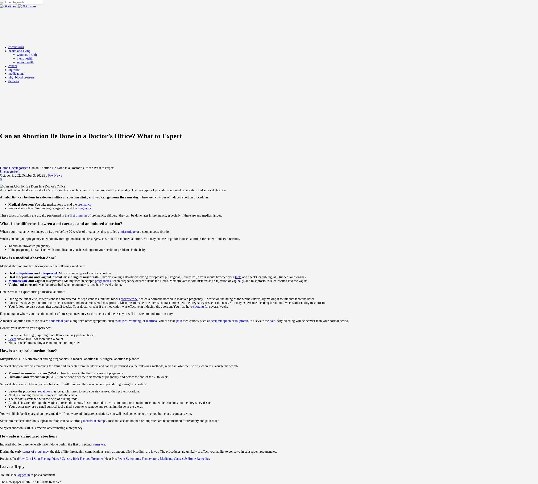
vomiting (135, 321)
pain (179, 321)
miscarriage (128, 231)
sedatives (44, 391)
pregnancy (84, 204)
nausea (122, 321)
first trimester (78, 215)
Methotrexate (18, 281)
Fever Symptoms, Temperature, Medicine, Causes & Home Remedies (163, 458)
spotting (198, 306)
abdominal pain (59, 321)
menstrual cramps (94, 421)
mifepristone (24, 273)
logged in (23, 475)
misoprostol (49, 273)
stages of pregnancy (35, 451)
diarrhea (151, 321)
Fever (12, 339)
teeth (238, 277)
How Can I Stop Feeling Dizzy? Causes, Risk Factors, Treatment (61, 458)
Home (4, 168)
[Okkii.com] (18, 6)
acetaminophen (221, 321)
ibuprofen (241, 321)
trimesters (98, 444)
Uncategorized (18, 168)
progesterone (129, 299)
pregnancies (103, 281)
